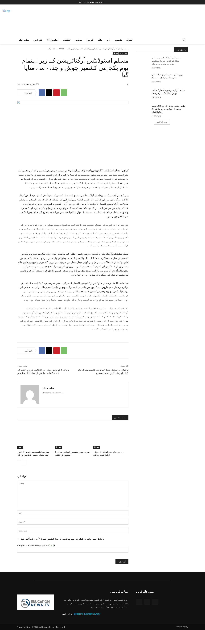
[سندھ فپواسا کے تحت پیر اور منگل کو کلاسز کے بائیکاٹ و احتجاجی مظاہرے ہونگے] (144, 61)
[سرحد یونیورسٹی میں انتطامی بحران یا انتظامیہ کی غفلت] (72, 436)
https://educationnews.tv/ (53, 392)
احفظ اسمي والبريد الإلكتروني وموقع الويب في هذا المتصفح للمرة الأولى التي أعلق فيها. (62, 538)
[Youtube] (36, 2)
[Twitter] (139, 602)
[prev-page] (19, 463)
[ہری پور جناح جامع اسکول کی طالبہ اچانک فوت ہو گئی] (110, 436)
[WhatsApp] (64, 92)
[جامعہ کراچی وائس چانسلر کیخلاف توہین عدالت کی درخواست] (144, 94)
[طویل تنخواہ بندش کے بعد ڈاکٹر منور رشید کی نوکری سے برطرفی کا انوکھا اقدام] (144, 109)
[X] (28, 2)
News (61, 48)
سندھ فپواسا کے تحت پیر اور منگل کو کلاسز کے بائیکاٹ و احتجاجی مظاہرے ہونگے (166, 60)
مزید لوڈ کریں (161, 122)
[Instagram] (23, 2)
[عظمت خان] (38, 84)
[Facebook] (19, 2)
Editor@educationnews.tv (87, 613)
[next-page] (24, 463)
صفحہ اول (52, 48)
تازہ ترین (123, 53)
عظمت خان (30, 84)
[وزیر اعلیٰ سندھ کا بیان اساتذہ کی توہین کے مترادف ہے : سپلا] (144, 78)
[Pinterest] (56, 92)
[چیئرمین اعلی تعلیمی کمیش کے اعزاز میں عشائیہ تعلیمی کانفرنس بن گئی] (34, 436)
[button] (184, 40)
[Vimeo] (32, 2)
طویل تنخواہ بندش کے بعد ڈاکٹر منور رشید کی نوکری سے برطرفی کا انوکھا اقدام (168, 109)
